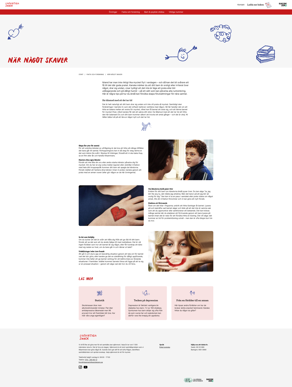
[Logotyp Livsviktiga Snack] (12, 5)
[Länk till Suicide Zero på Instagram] (80, 367)
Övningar (113, 12)
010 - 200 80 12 (91, 360)
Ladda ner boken (255, 4)
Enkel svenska (164, 347)
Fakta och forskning (131, 12)
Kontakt (240, 5)
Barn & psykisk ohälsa (154, 12)
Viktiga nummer (176, 12)
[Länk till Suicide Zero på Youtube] (85, 367)
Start (81, 74)
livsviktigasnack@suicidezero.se (91, 362)
